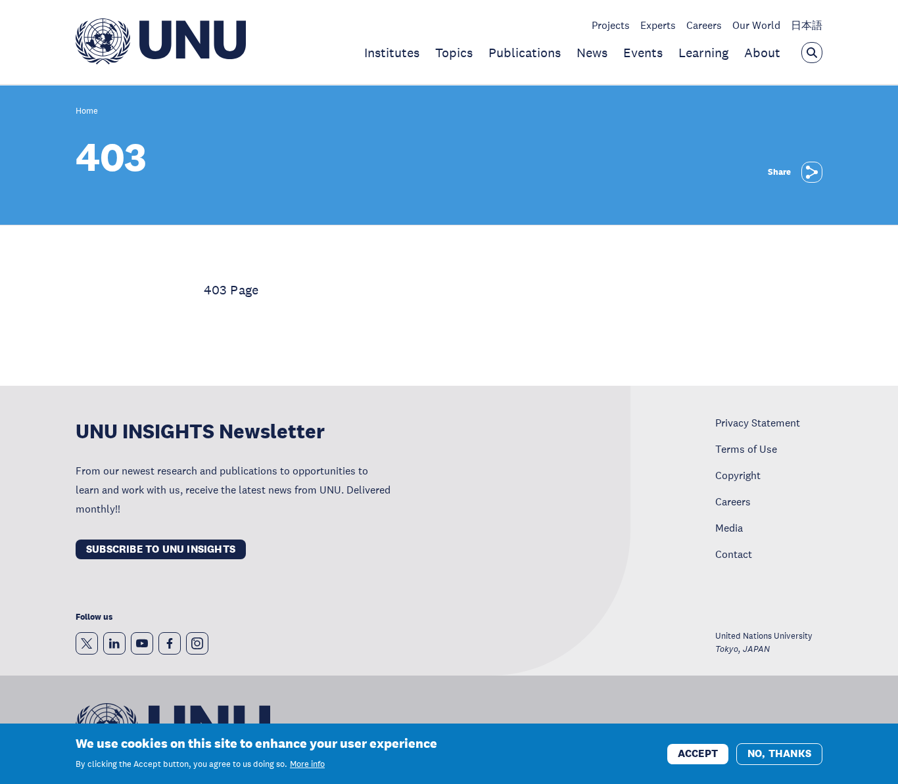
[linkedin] (114, 643)
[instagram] (197, 643)
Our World (756, 25)
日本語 (806, 25)
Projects (611, 25)
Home (87, 111)
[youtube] (142, 643)
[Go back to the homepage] (161, 60)
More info (307, 764)
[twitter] (87, 643)
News (592, 52)
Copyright (738, 475)
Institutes (391, 52)
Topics (454, 52)
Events (643, 52)
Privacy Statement (757, 422)
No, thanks (779, 753)
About (762, 52)
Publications (524, 52)
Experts (658, 25)
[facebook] (169, 643)
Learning (703, 52)
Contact (733, 554)
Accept (698, 753)
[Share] (811, 172)
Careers (704, 25)
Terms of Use (746, 448)
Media (729, 527)
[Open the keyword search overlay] (811, 52)
